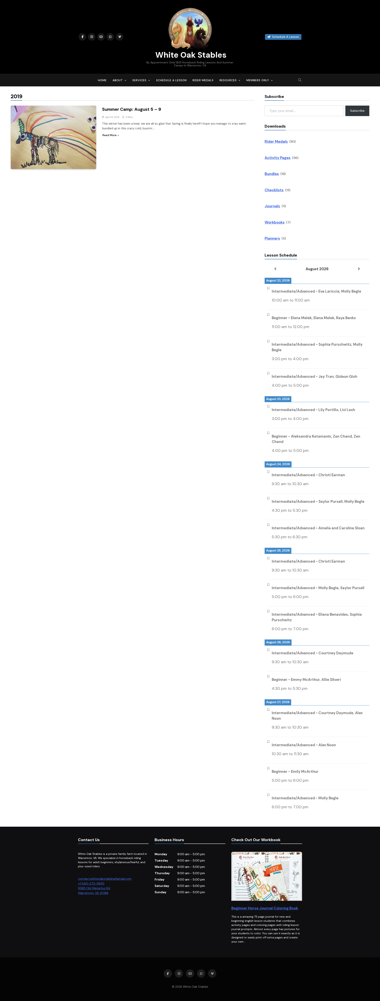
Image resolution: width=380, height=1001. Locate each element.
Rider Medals (203, 80)
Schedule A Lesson (171, 80)
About (118, 80)
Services (139, 80)
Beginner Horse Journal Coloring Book (264, 908)
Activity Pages (278, 157)
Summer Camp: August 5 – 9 (131, 109)
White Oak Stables (190, 55)
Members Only (257, 80)
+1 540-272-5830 (91, 883)
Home (102, 80)
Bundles (272, 173)
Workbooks (275, 222)
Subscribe (357, 111)
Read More (110, 135)
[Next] (358, 268)
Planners (272, 238)
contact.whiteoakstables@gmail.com (104, 879)
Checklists (274, 190)
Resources (228, 80)
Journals (272, 206)
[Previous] (275, 268)
